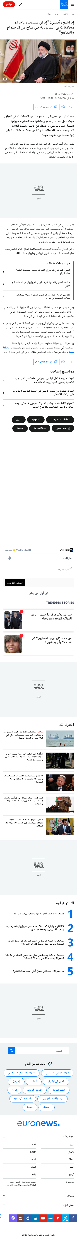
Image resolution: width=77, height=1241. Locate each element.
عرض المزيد (68, 1205)
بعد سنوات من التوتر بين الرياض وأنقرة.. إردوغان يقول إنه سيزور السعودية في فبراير (43, 296)
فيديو (71, 1174)
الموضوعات (68, 1136)
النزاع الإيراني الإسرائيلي (57, 1073)
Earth (33, 1152)
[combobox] (38, 1050)
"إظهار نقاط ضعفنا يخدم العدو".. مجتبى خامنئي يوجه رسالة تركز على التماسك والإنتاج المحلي (44, 405)
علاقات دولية (40, 428)
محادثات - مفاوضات (60, 419)
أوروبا (71, 1144)
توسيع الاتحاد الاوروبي (52, 1099)
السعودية (36, 419)
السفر (72, 1167)
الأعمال (71, 1152)
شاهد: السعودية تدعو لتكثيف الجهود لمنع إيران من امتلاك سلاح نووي (41, 284)
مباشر (9, 4)
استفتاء (46, 1107)
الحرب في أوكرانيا (55, 1081)
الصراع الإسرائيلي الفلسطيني (21, 1073)
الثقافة (33, 1167)
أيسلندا (33, 1081)
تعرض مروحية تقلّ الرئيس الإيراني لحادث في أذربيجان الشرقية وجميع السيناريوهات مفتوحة (44, 380)
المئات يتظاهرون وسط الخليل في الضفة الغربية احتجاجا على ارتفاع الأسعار (43, 393)
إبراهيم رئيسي (63, 428)
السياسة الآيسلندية (23, 1099)
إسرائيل (16, 1081)
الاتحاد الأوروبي (34, 1090)
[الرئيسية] (73, 14)
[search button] (11, 1050)
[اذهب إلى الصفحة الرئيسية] (64, 4)
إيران (49, 14)
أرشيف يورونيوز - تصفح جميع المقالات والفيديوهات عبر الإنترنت (21, 1183)
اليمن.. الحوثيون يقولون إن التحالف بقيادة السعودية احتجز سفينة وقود (43, 272)
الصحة (33, 1159)
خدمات (70, 1196)
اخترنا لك (66, 725)
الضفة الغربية (58, 1090)
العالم (57, 14)
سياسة (20, 428)
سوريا (30, 1107)
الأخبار (65, 14)
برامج (34, 1174)
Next (71, 1159)
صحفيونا (70, 1182)
